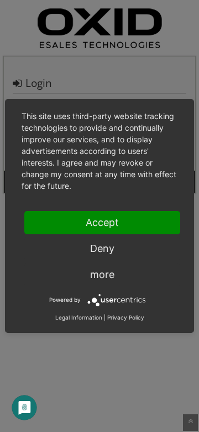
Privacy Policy (125, 317)
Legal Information (78, 317)
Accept (102, 222)
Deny (102, 248)
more (102, 274)
